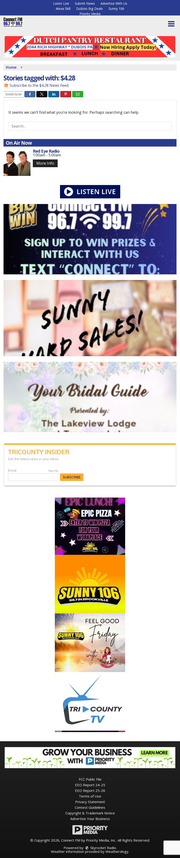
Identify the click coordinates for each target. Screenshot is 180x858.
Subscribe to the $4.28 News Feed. (39, 85)
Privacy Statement (90, 801)
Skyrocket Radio (102, 847)
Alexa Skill (63, 8)
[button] (171, 24)
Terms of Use (90, 796)
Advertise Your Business (90, 818)
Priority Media (90, 13)
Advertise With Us (114, 3)
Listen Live (61, 3)
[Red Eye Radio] (17, 162)
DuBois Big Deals (89, 8)
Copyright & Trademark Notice (90, 813)
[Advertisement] (90, 46)
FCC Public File (90, 779)
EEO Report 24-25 (90, 784)
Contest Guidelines (90, 807)
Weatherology (116, 851)
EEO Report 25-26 (90, 790)
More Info (45, 163)
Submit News (85, 3)
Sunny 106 (116, 8)
